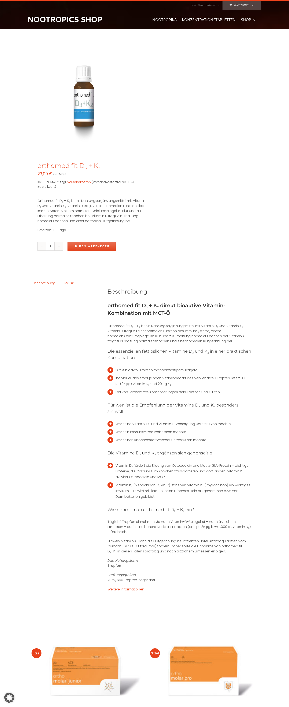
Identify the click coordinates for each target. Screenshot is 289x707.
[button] (9, 697)
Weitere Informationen (125, 589)
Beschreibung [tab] (44, 283)
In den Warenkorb (92, 246)
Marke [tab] (69, 282)
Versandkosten (79, 182)
